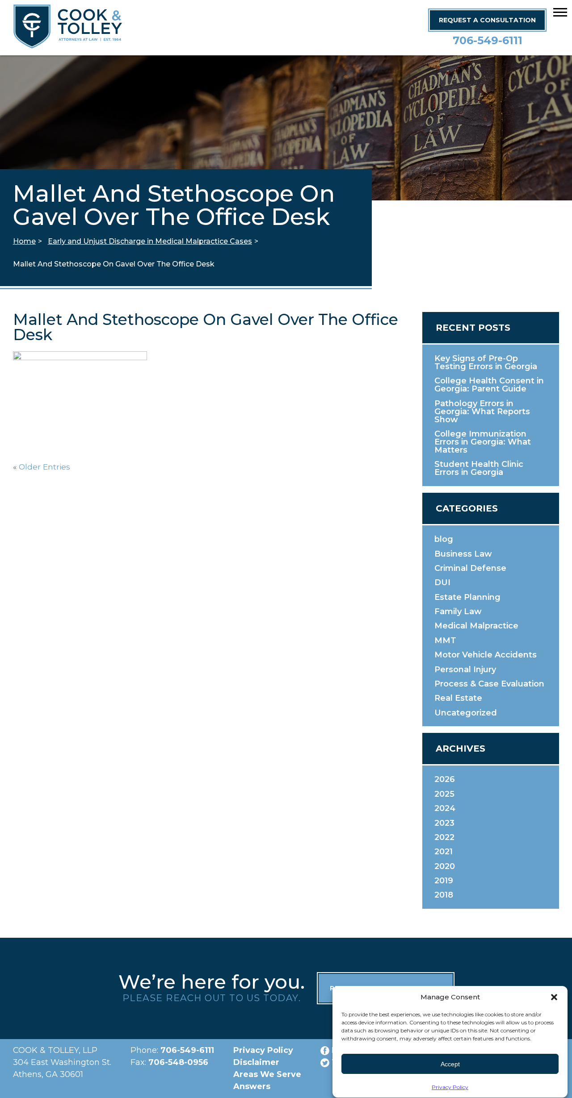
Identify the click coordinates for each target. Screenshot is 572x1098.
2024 (444, 808)
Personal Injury (465, 669)
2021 (443, 852)
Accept (450, 1064)
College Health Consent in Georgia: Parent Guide (489, 385)
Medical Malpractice (476, 626)
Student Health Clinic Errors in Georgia (478, 468)
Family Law (458, 611)
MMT (445, 640)
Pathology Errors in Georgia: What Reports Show (482, 411)
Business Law (463, 554)
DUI (442, 582)
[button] (560, 12)
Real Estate (458, 698)
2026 (444, 779)
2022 (444, 837)
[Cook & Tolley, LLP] (67, 44)
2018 (443, 895)
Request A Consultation (487, 20)
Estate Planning (467, 597)
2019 (443, 881)
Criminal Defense (470, 568)
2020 (444, 866)
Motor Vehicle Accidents (485, 655)
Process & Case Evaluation (489, 684)
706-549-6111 (487, 40)
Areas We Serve (267, 1074)
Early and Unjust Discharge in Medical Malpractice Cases (150, 241)
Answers (251, 1086)
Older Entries (44, 466)
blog (443, 539)
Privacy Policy (450, 1087)
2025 (444, 794)
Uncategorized (465, 713)
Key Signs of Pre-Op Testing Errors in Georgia (485, 362)
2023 (444, 823)
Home (24, 241)
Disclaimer (256, 1062)
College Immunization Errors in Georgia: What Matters (482, 442)
